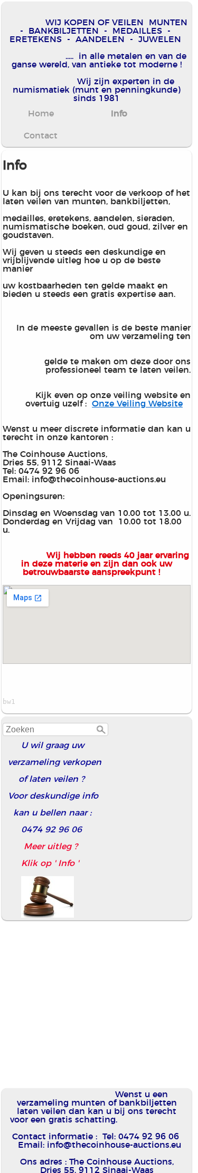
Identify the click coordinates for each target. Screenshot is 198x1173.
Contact (41, 136)
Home (41, 114)
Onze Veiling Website (137, 404)
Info (119, 114)
